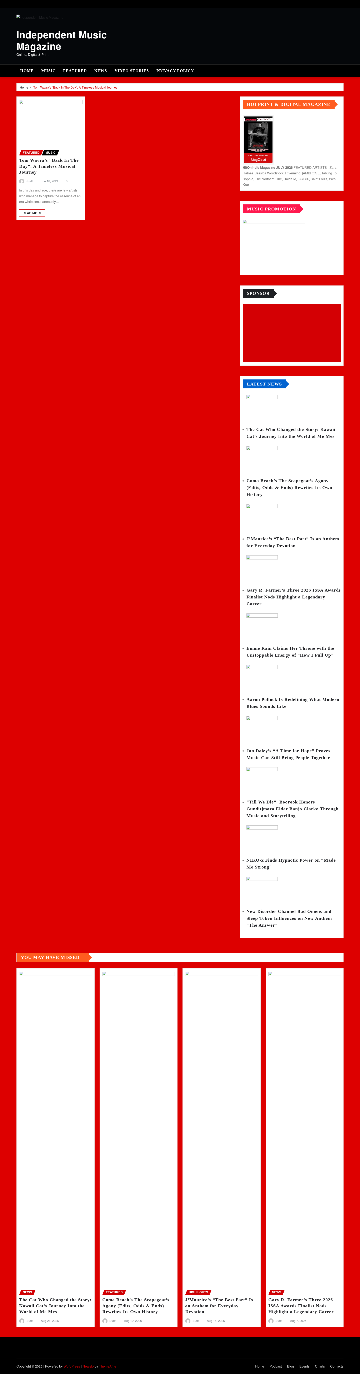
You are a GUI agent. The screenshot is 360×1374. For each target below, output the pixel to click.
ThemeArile (107, 1366)
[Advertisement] (293, 333)
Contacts (336, 1366)
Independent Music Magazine (61, 40)
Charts (320, 1366)
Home (27, 71)
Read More (32, 213)
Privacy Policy (175, 71)
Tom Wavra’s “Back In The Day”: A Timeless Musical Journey (75, 87)
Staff (29, 181)
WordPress (72, 1366)
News (100, 71)
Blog (290, 1366)
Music (48, 71)
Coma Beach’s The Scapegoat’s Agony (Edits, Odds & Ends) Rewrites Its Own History (289, 487)
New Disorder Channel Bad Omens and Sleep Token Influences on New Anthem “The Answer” (289, 918)
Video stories (132, 71)
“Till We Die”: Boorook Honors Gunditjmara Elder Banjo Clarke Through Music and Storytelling (292, 808)
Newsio (88, 1366)
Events (304, 1366)
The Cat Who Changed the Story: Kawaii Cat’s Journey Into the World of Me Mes (55, 1305)
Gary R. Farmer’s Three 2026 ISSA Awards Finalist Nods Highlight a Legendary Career (293, 596)
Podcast (276, 1366)
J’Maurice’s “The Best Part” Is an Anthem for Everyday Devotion (219, 1305)
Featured (75, 71)
